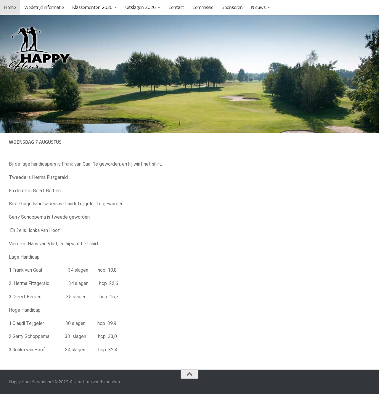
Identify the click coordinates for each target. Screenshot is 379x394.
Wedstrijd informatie (44, 7)
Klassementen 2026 (92, 7)
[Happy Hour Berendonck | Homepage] (39, 49)
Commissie (202, 7)
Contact (176, 7)
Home (10, 7)
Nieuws (258, 7)
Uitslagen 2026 (140, 7)
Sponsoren (232, 7)
